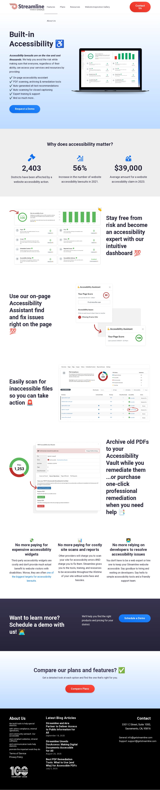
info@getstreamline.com (139, 737)
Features (51, 7)
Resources (75, 7)
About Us (51, 21)
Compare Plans (80, 688)
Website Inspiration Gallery (97, 7)
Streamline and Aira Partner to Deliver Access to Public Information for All (61, 728)
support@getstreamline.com (142, 741)
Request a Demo (25, 108)
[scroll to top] (154, 784)
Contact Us (140, 7)
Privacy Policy (16, 757)
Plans (62, 7)
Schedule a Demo (134, 618)
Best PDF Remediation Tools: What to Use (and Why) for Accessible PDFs (61, 762)
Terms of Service (17, 753)
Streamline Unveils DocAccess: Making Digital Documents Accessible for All (62, 746)
